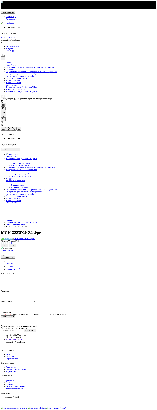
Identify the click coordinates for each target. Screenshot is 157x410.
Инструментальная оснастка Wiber (20, 76)
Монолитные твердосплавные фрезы (21, 91)
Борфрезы (10, 69)
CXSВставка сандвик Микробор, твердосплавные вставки (30, 67)
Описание (10, 264)
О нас (8, 382)
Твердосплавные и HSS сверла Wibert (21, 87)
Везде (8, 63)
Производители (12, 367)
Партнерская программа (16, 369)
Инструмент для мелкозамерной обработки (24, 74)
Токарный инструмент (15, 89)
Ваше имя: (5, 276)
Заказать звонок (12, 46)
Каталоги (10, 380)
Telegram (9, 48)
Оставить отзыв (8, 317)
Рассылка (10, 357)
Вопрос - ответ (13, 269)
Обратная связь (12, 359)
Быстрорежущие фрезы (20, 163)
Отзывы (10, 266)
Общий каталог (12, 65)
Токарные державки (19, 185)
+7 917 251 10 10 (8, 38)
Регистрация (11, 17)
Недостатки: (6, 312)
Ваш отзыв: (6, 291)
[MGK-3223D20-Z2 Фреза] (23, 239)
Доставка (10, 384)
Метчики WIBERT (13, 80)
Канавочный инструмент (16, 78)
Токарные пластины (19, 187)
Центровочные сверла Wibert (23, 176)
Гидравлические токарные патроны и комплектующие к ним (31, 72)
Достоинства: (6, 302)
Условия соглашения (14, 389)
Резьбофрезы (11, 85)
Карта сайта (11, 371)
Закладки (10, 354)
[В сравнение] (2, 255)
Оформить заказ (7, 250)
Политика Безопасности (16, 386)
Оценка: (4, 278)
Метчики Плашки (13, 83)
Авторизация (11, 19)
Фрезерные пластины (20, 165)
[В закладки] (4, 255)
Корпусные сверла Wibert (21, 174)
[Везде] (3, 58)
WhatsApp (10, 51)
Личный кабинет (8, 12)
